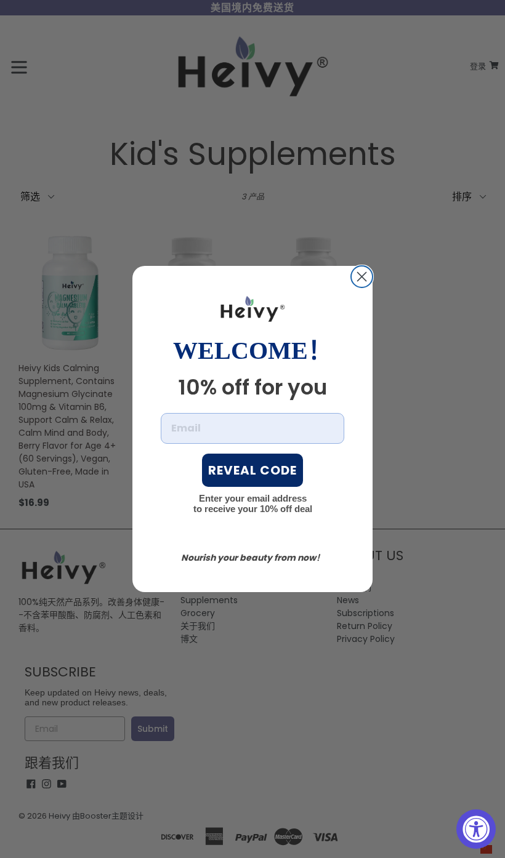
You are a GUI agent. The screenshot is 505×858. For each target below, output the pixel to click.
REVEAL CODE (252, 470)
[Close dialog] (362, 276)
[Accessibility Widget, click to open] (476, 829)
